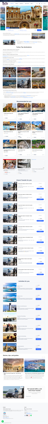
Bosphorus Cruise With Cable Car (22, 306)
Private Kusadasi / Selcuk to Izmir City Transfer (26, 269)
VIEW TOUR (38, 349)
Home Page (12, 3)
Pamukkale (21, 3)
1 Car (10, 84)
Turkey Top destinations (24, 47)
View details (40, 188)
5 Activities (6, 84)
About (31, 3)
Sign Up (45, 3)
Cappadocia (38, 72)
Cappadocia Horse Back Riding (21, 336)
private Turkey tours (27, 42)
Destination (9, 29)
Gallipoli (24, 83)
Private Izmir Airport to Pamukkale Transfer (25, 237)
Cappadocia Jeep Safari (20, 346)
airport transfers (35, 42)
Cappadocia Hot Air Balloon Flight (22, 326)
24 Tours (12, 84)
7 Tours (40, 84)
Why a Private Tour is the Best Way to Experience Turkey (34, 373)
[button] (39, 3)
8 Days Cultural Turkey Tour (8, 131)
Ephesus (16, 3)
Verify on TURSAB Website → (6, 417)
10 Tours (24, 84)
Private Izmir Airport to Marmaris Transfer (25, 226)
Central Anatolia (29, 95)
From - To (21, 29)
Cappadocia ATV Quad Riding (21, 316)
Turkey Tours (27, 3)
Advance (36, 29)
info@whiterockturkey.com (29, 413)
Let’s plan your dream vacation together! (28, 97)
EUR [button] (37, 3)
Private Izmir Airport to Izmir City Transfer (25, 205)
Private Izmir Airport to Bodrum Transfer (25, 183)
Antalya (38, 83)
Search (39, 30)
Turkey (9, 83)
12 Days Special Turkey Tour (8, 113)
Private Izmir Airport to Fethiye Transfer (25, 194)
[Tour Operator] (15, 112)
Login (41, 3)
